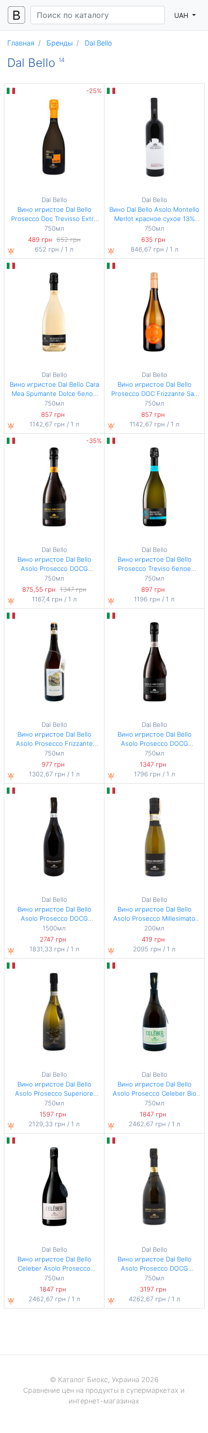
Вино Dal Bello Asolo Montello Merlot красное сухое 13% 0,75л (154, 218)
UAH (182, 15)
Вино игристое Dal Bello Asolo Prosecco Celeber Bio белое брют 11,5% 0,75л (154, 1093)
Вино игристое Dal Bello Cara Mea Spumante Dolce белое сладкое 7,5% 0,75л (54, 393)
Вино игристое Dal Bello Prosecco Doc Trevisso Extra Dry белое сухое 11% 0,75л (54, 218)
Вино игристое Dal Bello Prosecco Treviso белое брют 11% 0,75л (155, 568)
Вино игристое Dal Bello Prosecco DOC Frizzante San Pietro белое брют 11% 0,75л (154, 393)
